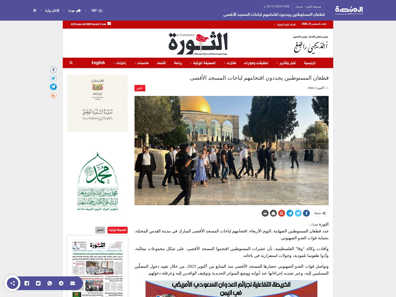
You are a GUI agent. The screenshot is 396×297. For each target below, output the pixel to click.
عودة (72, 10)
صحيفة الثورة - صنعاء (308, 6)
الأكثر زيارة (52, 10)
